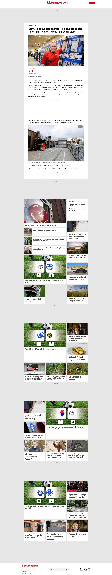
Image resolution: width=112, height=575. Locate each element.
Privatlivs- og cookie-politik (26, 570)
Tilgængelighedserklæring (26, 573)
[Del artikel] (32, 71)
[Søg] (67, 569)
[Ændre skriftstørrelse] (29, 71)
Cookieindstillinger (25, 571)
